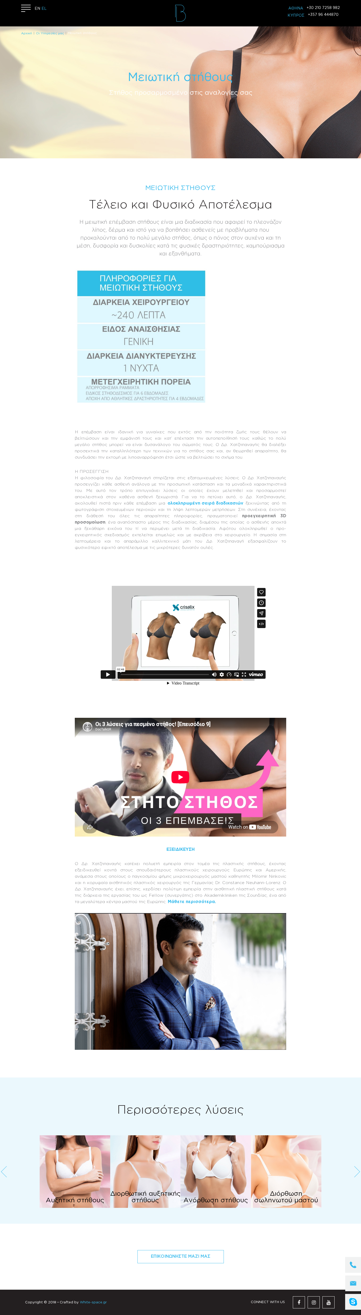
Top (333, 1276)
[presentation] (4, 1172)
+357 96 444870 (323, 14)
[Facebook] (299, 1302)
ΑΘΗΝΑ (295, 8)
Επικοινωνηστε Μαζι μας (180, 1257)
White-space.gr (93, 1302)
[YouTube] (328, 1302)
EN (37, 8)
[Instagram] (314, 1302)
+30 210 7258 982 (323, 8)
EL (44, 8)
